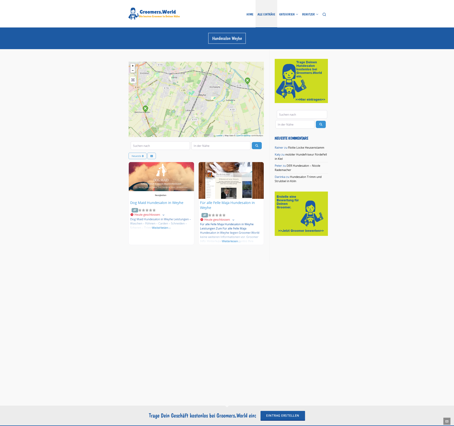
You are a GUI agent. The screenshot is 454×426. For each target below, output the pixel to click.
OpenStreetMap (243, 135)
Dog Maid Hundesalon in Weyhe (156, 202)
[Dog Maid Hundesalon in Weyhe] (145, 108)
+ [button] (133, 66)
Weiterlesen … (161, 228)
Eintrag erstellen (282, 415)
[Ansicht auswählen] (151, 156)
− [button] (133, 70)
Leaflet (219, 135)
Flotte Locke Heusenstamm (306, 148)
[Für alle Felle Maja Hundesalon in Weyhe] (247, 80)
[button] (161, 214)
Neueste (137, 156)
